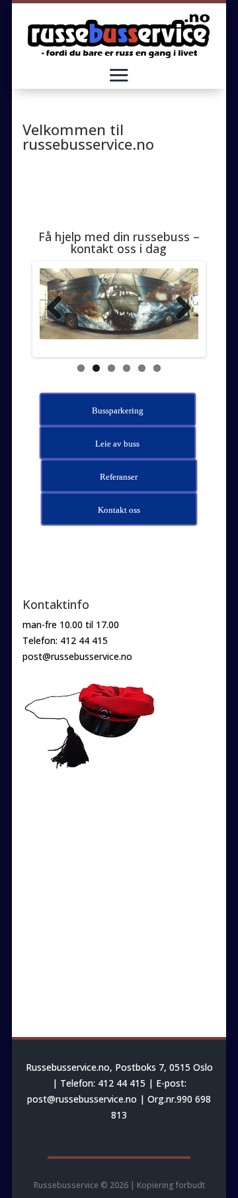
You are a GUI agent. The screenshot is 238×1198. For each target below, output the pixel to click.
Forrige (55, 309)
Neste (183, 309)
